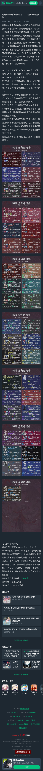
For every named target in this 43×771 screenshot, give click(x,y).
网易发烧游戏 (35, 724)
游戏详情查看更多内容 (21, 640)
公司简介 (18, 740)
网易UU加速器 (11, 724)
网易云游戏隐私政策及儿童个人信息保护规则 (17, 742)
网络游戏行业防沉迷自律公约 (21, 749)
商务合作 (21, 744)
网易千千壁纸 (30, 720)
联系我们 (14, 744)
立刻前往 (33, 3)
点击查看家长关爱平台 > (23, 752)
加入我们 (28, 744)
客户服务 (24, 740)
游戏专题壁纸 (24, 709)
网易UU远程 (23, 728)
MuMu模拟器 (23, 724)
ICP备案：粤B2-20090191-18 (21, 755)
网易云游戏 (26, 578)
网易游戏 (20, 720)
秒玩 (27, 767)
